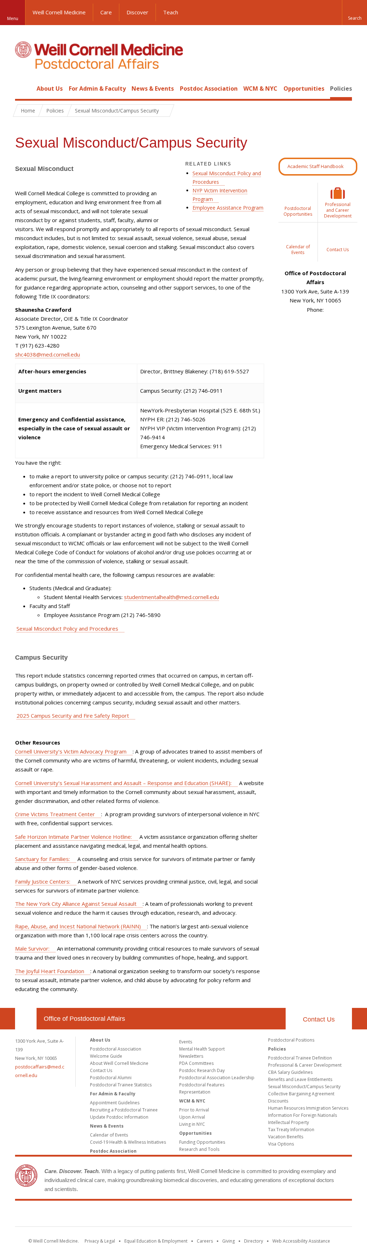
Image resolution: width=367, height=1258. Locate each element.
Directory (253, 1241)
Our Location (26, 1018)
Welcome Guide (106, 1056)
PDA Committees (196, 1063)
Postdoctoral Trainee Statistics (121, 1085)
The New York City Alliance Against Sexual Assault (76, 903)
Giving (228, 1241)
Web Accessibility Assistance (301, 1241)
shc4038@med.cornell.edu (47, 354)
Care (106, 12)
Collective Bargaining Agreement (301, 1094)
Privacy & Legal (100, 1241)
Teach (170, 12)
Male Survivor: (32, 948)
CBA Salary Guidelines (290, 1072)
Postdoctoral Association (115, 1049)
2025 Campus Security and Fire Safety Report (72, 715)
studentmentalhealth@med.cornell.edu (171, 597)
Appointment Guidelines (114, 1103)
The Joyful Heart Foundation (49, 971)
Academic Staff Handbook (315, 166)
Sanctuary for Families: (42, 858)
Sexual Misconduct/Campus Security (304, 1087)
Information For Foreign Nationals (302, 1115)
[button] (354, 12)
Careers (205, 1241)
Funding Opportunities (202, 1142)
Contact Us (319, 1019)
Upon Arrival (192, 1117)
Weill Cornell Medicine (59, 12)
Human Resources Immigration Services (308, 1108)
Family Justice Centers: (42, 881)
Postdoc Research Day (202, 1070)
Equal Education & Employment (155, 1241)
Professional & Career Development (305, 1065)
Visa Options (281, 1144)
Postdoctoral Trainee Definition (300, 1058)
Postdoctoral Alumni (111, 1078)
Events (185, 1042)
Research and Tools (199, 1149)
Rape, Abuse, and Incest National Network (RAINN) (78, 926)
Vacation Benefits (285, 1137)
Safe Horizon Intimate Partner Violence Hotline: (73, 836)
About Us (50, 88)
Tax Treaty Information (291, 1130)
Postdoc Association (209, 88)
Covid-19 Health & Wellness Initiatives (128, 1142)
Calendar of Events (109, 1135)
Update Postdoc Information (119, 1117)
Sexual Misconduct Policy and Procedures (67, 628)
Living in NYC (192, 1124)
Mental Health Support (202, 1049)
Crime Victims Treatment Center (55, 814)
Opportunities (303, 88)
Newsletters (191, 1056)
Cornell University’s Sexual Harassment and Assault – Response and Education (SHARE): (123, 782)
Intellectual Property (288, 1122)
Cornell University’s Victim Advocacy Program (71, 751)
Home (23, 88)
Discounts (278, 1101)
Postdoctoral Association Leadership (216, 1078)
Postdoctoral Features (201, 1085)
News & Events (153, 88)
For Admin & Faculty (97, 88)
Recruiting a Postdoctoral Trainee (124, 1110)
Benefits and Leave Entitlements (300, 1079)
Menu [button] (12, 18)
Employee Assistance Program (227, 207)
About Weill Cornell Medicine (119, 1063)
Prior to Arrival (194, 1110)
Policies (341, 88)
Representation (194, 1092)
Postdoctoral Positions (291, 1040)
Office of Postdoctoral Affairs (84, 1018)
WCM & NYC (260, 88)
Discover (137, 12)
